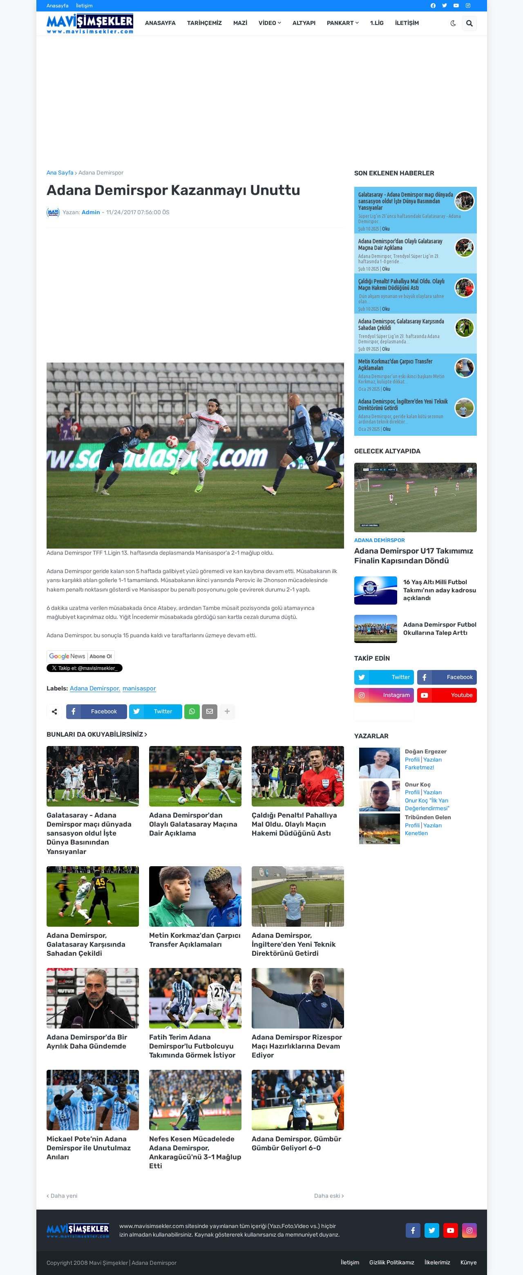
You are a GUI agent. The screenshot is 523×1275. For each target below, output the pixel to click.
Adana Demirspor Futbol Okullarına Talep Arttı (439, 628)
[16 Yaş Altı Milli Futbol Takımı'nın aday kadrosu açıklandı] (375, 590)
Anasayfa (58, 6)
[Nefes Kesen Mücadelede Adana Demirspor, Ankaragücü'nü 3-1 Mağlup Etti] (195, 1100)
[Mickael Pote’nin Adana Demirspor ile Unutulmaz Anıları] (93, 1100)
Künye (468, 1262)
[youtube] (456, 5)
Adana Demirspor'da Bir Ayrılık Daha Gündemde (87, 1041)
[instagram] (468, 5)
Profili (412, 759)
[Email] (209, 711)
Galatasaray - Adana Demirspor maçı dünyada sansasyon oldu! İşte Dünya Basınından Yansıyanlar (89, 833)
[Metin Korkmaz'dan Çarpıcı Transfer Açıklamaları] (195, 896)
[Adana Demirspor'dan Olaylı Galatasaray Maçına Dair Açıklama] (195, 776)
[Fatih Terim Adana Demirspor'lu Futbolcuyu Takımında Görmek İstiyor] (195, 998)
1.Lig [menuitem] (377, 23)
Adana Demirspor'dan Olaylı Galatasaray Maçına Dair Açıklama (193, 824)
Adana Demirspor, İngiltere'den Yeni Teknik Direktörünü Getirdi (294, 944)
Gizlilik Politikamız (391, 1262)
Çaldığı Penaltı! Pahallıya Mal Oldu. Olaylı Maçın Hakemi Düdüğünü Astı (294, 824)
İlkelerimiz (437, 1262)
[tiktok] (384, 713)
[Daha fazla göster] (227, 711)
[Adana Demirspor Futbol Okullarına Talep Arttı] (375, 629)
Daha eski (327, 1196)
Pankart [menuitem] (340, 23)
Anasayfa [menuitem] (160, 23)
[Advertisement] (262, 102)
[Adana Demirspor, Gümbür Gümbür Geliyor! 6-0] (298, 1100)
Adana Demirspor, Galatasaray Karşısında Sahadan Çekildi (86, 944)
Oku (386, 228)
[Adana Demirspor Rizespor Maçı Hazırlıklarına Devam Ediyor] (298, 998)
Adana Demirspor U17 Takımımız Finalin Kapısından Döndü (413, 556)
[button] (453, 23)
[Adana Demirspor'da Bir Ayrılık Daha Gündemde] (93, 998)
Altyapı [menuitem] (304, 23)
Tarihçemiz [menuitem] (204, 23)
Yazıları (432, 759)
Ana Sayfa (60, 173)
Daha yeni (64, 1196)
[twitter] (444, 5)
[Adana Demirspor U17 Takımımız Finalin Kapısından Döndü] (415, 497)
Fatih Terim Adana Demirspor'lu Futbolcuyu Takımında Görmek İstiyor (192, 1046)
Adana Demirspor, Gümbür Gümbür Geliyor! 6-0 (296, 1143)
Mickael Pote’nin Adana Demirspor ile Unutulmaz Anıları (89, 1148)
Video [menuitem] (267, 23)
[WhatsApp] (192, 711)
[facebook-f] (413, 1230)
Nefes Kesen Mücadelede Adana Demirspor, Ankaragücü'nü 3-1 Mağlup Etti (195, 1152)
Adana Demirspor (100, 173)
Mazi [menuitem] (240, 23)
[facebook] (433, 5)
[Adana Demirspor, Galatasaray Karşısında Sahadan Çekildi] (93, 896)
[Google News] (81, 660)
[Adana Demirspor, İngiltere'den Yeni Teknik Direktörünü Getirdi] (298, 896)
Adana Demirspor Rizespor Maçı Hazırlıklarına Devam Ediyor (297, 1046)
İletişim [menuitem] (407, 23)
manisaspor (139, 689)
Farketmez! (419, 767)
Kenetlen (416, 833)
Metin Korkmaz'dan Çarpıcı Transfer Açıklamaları (195, 939)
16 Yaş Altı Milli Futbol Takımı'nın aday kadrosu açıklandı (439, 590)
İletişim (84, 6)
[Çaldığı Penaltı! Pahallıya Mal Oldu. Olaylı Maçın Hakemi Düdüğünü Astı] (298, 776)
